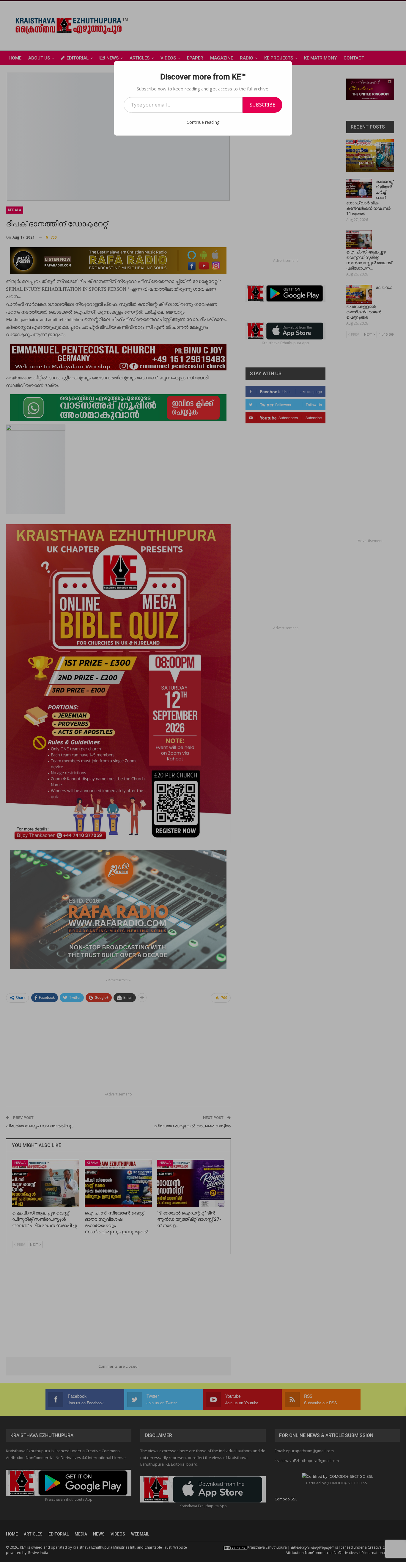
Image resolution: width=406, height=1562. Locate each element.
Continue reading (203, 122)
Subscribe (262, 104)
